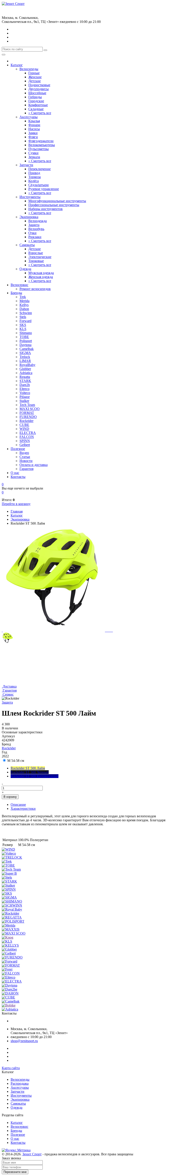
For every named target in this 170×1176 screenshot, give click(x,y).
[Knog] (7, 937)
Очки (32, 233)
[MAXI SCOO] (13, 933)
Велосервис (19, 285)
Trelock (24, 357)
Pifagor (24, 397)
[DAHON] (10, 993)
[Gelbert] (9, 953)
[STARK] (9, 881)
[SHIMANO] (12, 901)
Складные (36, 109)
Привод (34, 173)
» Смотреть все (39, 113)
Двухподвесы (38, 89)
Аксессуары (28, 117)
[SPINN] (9, 889)
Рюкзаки (34, 237)
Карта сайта (11, 1068)
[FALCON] (11, 973)
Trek (22, 297)
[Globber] (9, 949)
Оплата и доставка (33, 465)
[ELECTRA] (12, 981)
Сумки (33, 153)
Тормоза (34, 177)
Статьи (24, 457)
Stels (22, 317)
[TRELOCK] (12, 857)
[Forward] (9, 961)
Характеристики (23, 808)
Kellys (24, 305)
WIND (24, 429)
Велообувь (36, 229)
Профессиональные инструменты (53, 205)
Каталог (17, 65)
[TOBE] (8, 865)
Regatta (24, 377)
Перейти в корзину (16, 504)
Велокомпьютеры (41, 145)
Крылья (34, 121)
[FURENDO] (12, 957)
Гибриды (35, 97)
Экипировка (28, 217)
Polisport (25, 341)
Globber (25, 369)
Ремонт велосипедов (35, 289)
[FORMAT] (11, 965)
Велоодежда (37, 221)
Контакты (18, 477)
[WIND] (8, 849)
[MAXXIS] (10, 929)
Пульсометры (38, 149)
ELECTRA (27, 433)
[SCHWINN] (12, 905)
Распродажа (20, 1083)
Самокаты (27, 245)
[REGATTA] (12, 917)
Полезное (18, 449)
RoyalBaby (27, 365)
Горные (34, 73)
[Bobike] (8, 1005)
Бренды (16, 293)
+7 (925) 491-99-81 (15, 12)
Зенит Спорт (32, 1154)
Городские (36, 101)
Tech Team (27, 405)
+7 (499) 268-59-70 (15, 8)
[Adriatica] (10, 1009)
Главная (17, 511)
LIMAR (25, 361)
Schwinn (25, 313)
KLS (22, 329)
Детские (34, 81)
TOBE (24, 337)
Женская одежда (40, 277)
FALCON (26, 437)
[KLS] (7, 941)
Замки (33, 133)
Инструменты (30, 197)
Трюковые (36, 261)
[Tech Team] (11, 869)
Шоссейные (37, 93)
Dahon (24, 309)
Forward (25, 321)
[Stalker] (8, 885)
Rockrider (26, 421)
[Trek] (7, 861)
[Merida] (8, 925)
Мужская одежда (41, 273)
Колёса (33, 181)
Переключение (39, 169)
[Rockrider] (10, 913)
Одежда (25, 269)
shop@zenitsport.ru (24, 1041)
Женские (35, 77)
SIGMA (25, 353)
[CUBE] (8, 997)
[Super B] (9, 873)
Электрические (39, 257)
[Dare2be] (9, 989)
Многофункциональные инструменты (57, 201)
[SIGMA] (9, 897)
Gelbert (24, 445)
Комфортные (38, 105)
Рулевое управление (43, 189)
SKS (22, 325)
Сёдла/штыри (38, 185)
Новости (26, 461)
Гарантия (26, 469)
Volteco (24, 393)
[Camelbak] (10, 1001)
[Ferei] (7, 969)
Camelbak (26, 349)
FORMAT (26, 413)
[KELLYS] (10, 945)
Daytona (25, 345)
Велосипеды (28, 69)
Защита (33, 225)
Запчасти (26, 165)
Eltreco (24, 389)
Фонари (34, 125)
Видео (24, 453)
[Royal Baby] (12, 909)
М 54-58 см (15, 760)
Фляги (33, 137)
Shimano (25, 333)
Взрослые (35, 253)
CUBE (24, 425)
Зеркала (34, 157)
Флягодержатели (41, 141)
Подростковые (39, 85)
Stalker (24, 401)
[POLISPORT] (13, 921)
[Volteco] (9, 853)
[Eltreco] (8, 977)
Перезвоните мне (15, 1172)
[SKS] (7, 893)
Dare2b (24, 385)
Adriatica (25, 373)
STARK (25, 381)
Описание (18, 804)
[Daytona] (9, 985)
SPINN (24, 441)
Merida (24, 301)
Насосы (34, 129)
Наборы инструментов (45, 209)
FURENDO (28, 417)
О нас (15, 473)
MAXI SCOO (29, 409)
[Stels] (7, 877)
